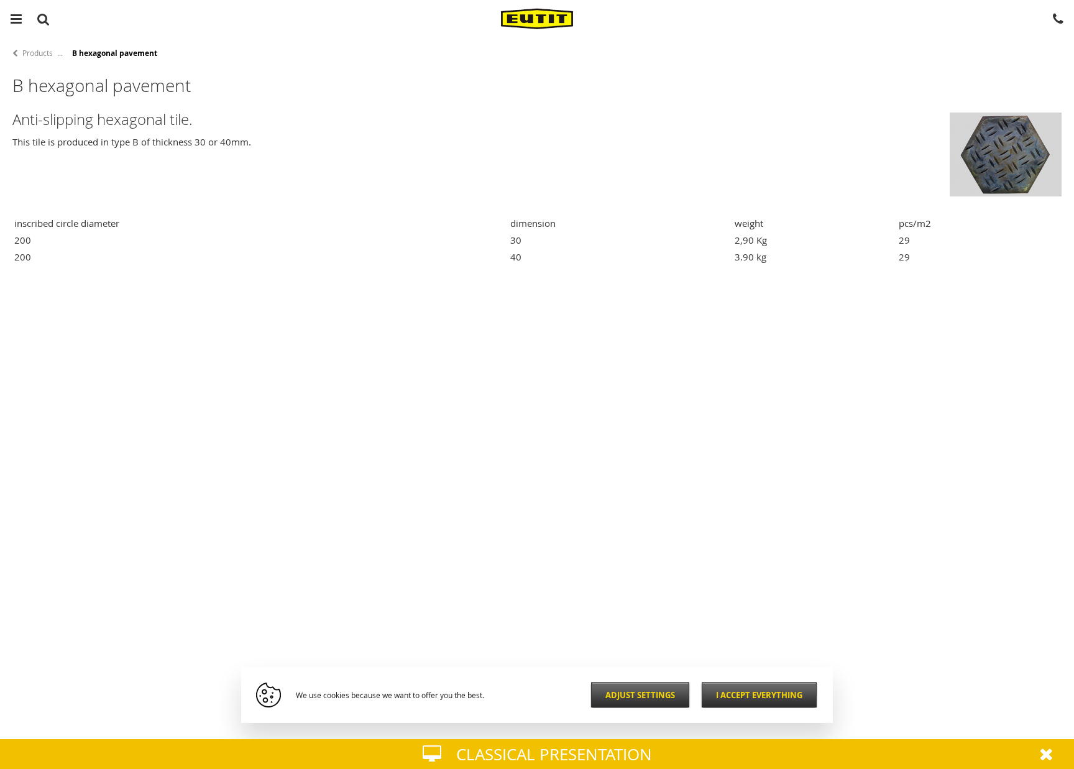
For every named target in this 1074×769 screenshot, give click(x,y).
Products (37, 53)
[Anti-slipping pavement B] (1006, 192)
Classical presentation (554, 754)
